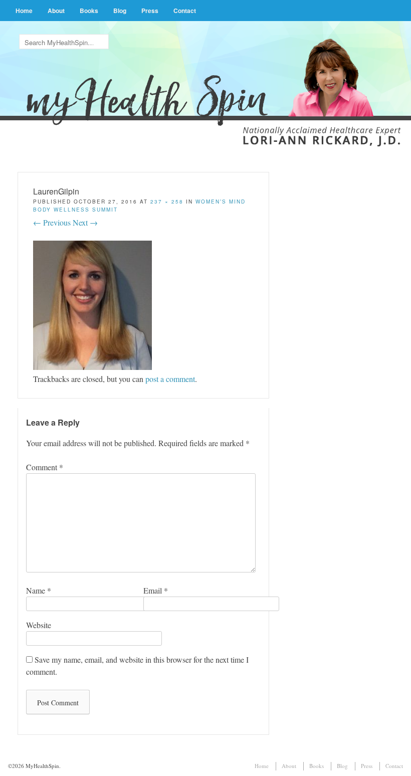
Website (38, 625)
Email (155, 590)
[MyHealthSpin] (205, 78)
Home (24, 10)
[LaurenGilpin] (92, 366)
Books (89, 10)
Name (38, 590)
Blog (119, 10)
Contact (184, 10)
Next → (85, 222)
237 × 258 (166, 201)
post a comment (170, 378)
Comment (44, 467)
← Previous (52, 222)
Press (149, 10)
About (56, 10)
